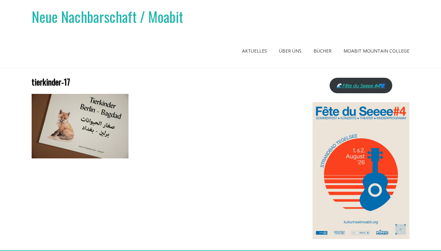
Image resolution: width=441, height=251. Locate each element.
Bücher (322, 51)
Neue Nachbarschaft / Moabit (107, 16)
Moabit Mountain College (376, 51)
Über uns (290, 51)
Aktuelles (254, 51)
